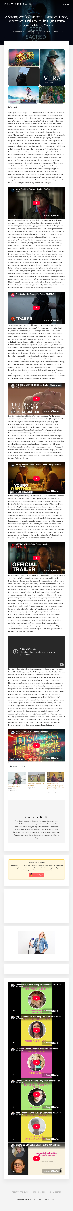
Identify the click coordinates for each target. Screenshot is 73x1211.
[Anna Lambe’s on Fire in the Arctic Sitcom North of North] (17, 778)
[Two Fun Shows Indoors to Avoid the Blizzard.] (36, 777)
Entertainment (16, 31)
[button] (24, 57)
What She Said (18, 4)
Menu (67, 4)
